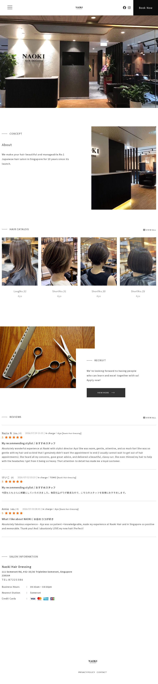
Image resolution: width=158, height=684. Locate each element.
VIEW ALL (150, 230)
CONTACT (102, 672)
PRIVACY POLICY (86, 672)
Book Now (145, 8)
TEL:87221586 (12, 579)
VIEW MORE (103, 392)
